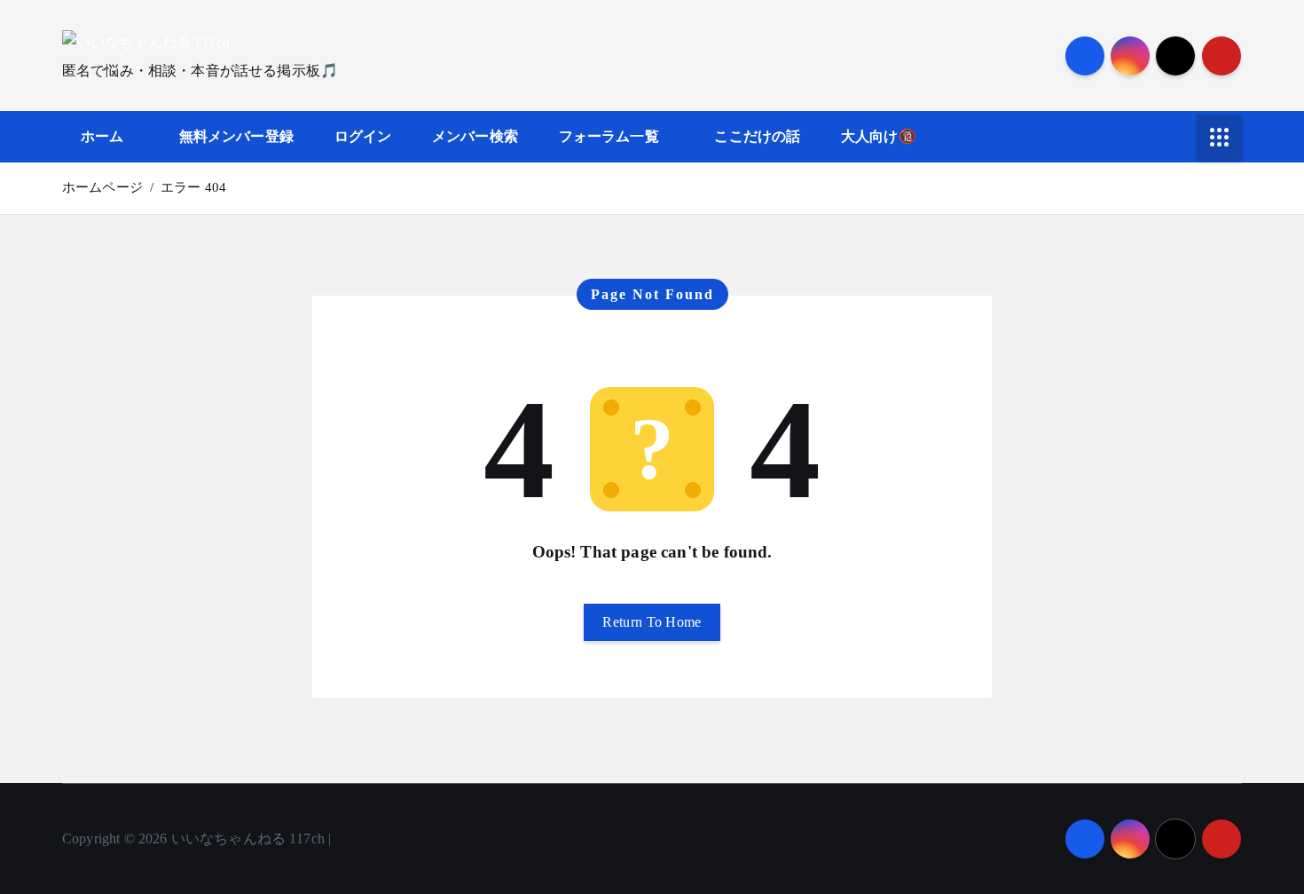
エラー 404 (193, 187)
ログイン (363, 136)
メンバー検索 (475, 136)
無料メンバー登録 (236, 136)
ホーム (102, 136)
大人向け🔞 (878, 136)
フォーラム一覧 (609, 136)
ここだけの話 (757, 136)
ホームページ (102, 187)
